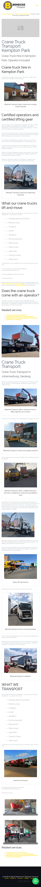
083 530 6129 (20, 285)
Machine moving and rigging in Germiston (22, 318)
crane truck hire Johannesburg (11, 284)
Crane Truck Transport (22, 14)
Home (4, 14)
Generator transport (13, 319)
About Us (13, 878)
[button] (35, 881)
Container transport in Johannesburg (20, 316)
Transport (10, 14)
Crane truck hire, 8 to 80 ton (16, 315)
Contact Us (33, 878)
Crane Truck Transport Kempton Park (16, 46)
